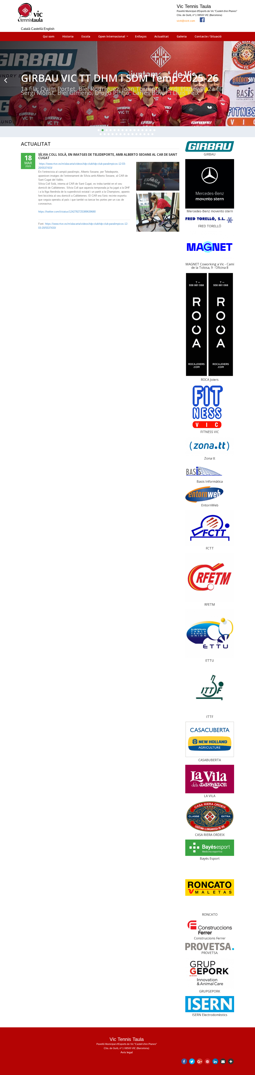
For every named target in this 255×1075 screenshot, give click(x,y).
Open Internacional (111, 36)
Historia (68, 36)
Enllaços (140, 36)
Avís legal (127, 1052)
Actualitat (161, 36)
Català (26, 29)
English (49, 29)
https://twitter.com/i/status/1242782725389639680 (67, 211)
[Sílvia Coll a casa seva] (157, 212)
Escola (85, 36)
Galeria (182, 36)
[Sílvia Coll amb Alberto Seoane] (157, 176)
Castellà (37, 29)
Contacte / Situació (208, 36)
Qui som (48, 36)
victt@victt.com (186, 20)
